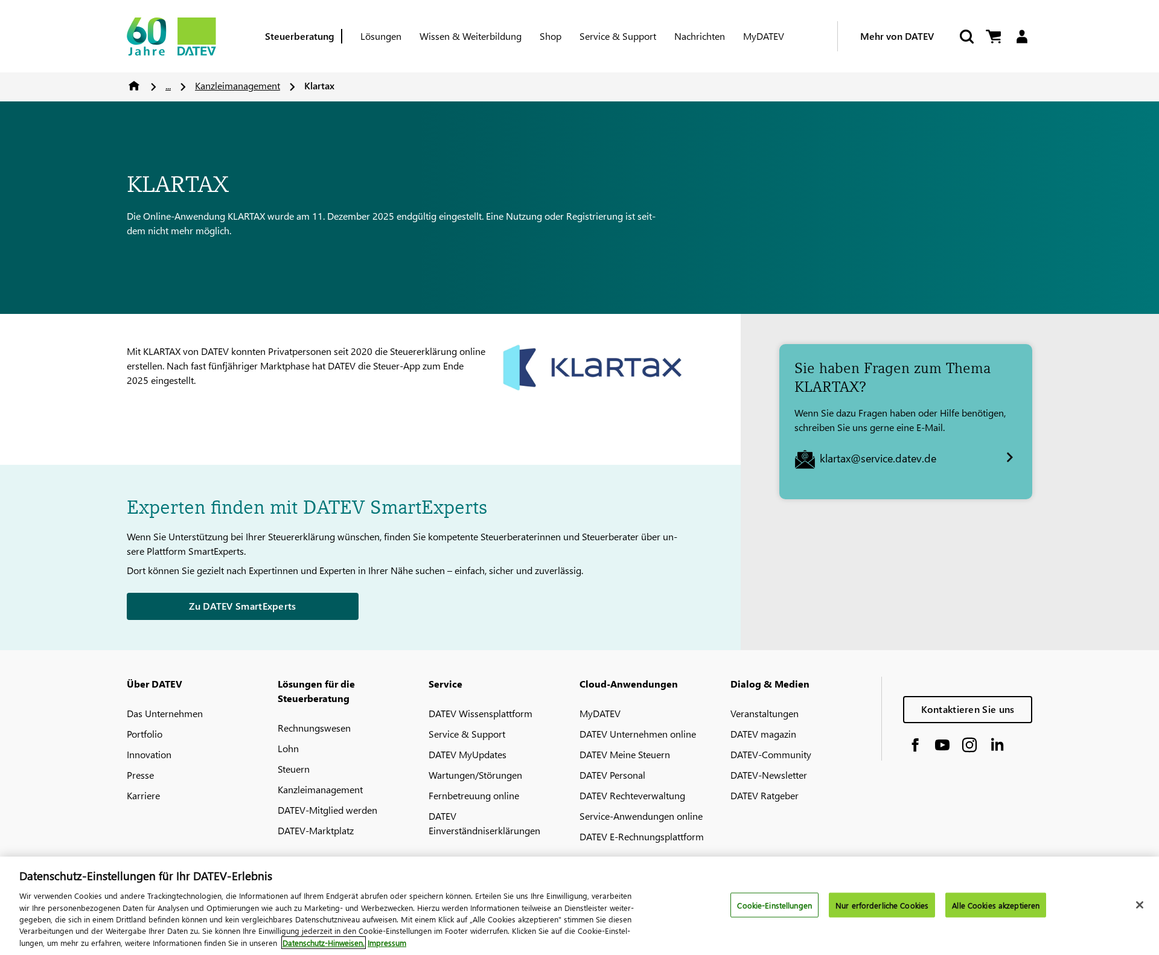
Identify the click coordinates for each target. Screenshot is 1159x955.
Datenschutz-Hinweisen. (324, 942)
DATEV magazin (763, 733)
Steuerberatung (299, 36)
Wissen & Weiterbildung (471, 36)
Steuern (294, 768)
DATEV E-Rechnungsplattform (642, 836)
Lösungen (380, 36)
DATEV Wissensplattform (480, 713)
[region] (579, 906)
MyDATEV (763, 36)
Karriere (143, 795)
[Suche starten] (966, 36)
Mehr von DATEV (897, 36)
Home (134, 85)
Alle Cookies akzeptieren (995, 904)
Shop (550, 36)
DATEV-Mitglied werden (327, 809)
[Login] (1021, 36)
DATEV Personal (612, 774)
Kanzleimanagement (237, 85)
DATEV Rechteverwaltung (632, 795)
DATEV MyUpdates (467, 754)
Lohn (288, 748)
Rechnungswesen (314, 727)
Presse (140, 774)
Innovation (149, 754)
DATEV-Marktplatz (316, 830)
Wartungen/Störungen (475, 774)
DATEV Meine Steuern (625, 754)
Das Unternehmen (165, 713)
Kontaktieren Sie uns (968, 709)
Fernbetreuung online (474, 795)
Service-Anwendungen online (641, 816)
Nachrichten (699, 36)
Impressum (387, 942)
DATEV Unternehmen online (638, 733)
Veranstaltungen (764, 713)
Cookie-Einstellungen (774, 904)
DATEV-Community (770, 754)
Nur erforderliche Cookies (881, 904)
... (168, 85)
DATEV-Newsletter (768, 774)
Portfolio (144, 733)
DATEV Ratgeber (764, 795)
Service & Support (618, 36)
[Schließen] (1139, 905)
